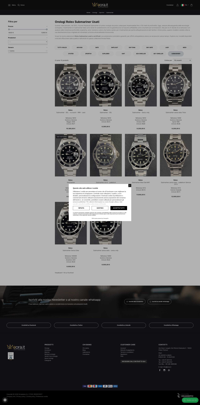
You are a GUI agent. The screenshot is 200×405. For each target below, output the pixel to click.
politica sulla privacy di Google (96, 204)
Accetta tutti (118, 208)
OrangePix (105, 218)
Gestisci (100, 208)
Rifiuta (81, 208)
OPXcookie (94, 218)
